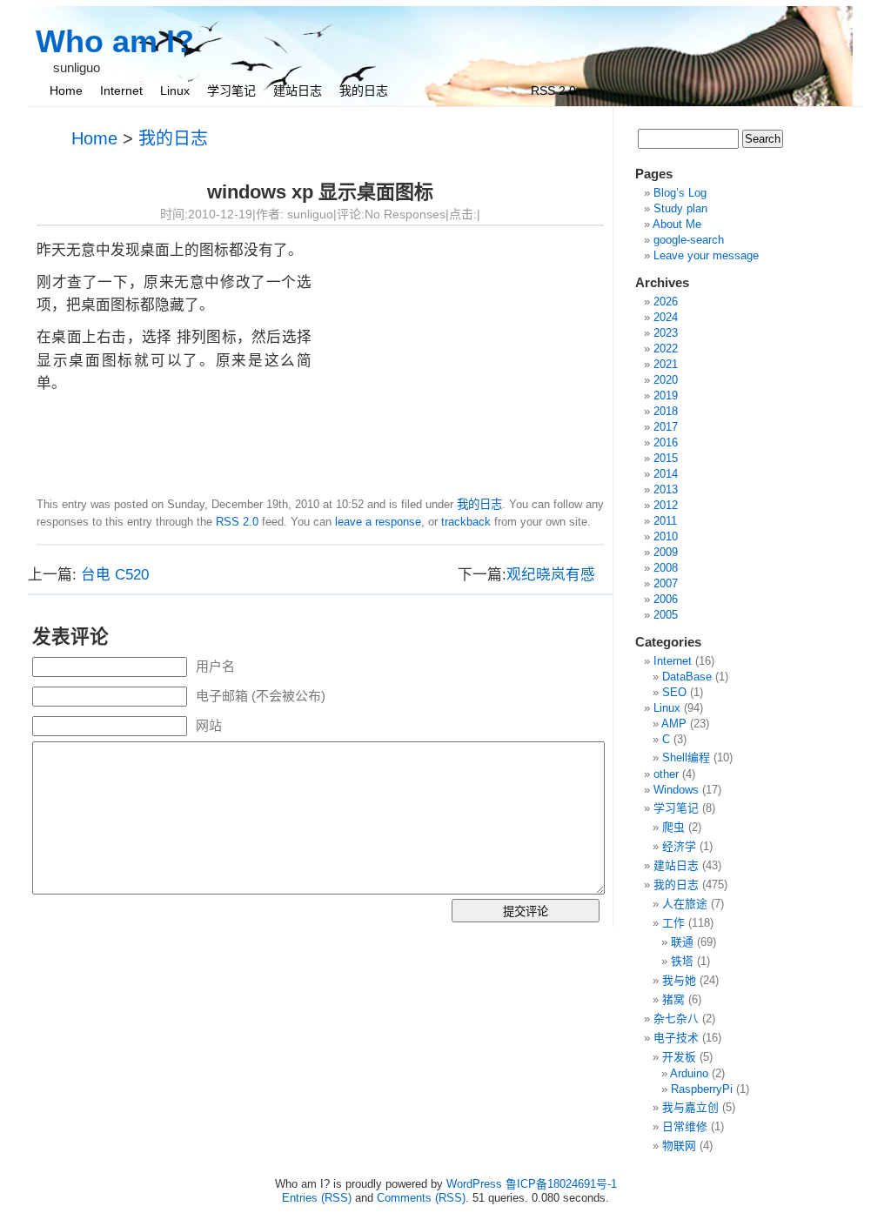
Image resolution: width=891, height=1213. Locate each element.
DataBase (687, 676)
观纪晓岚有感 (550, 574)
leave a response (378, 521)
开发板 (679, 1056)
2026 (665, 301)
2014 (665, 473)
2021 (665, 364)
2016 (665, 442)
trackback (466, 521)
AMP (674, 723)
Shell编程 (686, 757)
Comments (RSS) (421, 1197)
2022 (665, 348)
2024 (665, 317)
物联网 (679, 1145)
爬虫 (673, 827)
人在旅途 (684, 903)
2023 (665, 332)
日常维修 (684, 1126)
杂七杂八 (676, 1018)
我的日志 (363, 90)
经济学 (679, 846)
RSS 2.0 (553, 90)
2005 (665, 614)
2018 (665, 411)
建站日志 (297, 90)
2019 (665, 395)
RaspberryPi (702, 1089)
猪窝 (673, 999)
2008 (665, 567)
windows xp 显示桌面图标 (320, 192)
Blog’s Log (680, 192)
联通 (682, 941)
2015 (665, 458)
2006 (665, 599)
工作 (673, 922)
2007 (665, 583)
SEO (674, 692)
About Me (677, 224)
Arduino (689, 1073)
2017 (665, 426)
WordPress (474, 1183)
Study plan (680, 208)
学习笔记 (231, 90)
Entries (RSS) (317, 1197)
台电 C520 (115, 574)
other (666, 774)
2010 (665, 536)
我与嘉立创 (690, 1107)
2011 (665, 520)
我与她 (679, 980)
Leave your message (706, 255)
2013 (665, 489)
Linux (175, 90)
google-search (688, 239)
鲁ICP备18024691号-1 (561, 1183)
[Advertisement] (458, 361)
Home (66, 90)
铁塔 (682, 961)
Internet (121, 90)
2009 (665, 552)
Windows (676, 789)
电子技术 (676, 1037)
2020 (665, 379)
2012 (665, 505)
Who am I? (115, 41)
